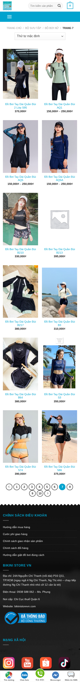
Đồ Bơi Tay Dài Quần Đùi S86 (59, 468)
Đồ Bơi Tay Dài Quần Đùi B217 (20, 323)
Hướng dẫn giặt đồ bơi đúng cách (23, 554)
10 (40, 493)
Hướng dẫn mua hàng (16, 527)
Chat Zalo (24, 680)
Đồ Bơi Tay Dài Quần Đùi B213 (59, 251)
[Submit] (59, 6)
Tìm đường (9, 680)
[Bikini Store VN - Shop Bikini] (12, 6)
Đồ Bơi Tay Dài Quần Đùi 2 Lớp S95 (20, 106)
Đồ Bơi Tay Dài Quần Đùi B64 (20, 396)
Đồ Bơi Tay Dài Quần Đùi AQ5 (20, 178)
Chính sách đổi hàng (15, 548)
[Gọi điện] (40, 674)
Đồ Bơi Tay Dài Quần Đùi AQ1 (59, 106)
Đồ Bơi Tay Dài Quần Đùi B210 (20, 251)
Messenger (55, 680)
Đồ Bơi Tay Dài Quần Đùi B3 (59, 323)
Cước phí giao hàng (15, 534)
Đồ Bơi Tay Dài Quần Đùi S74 (20, 468)
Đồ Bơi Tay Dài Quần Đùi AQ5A (59, 178)
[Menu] (9, 17)
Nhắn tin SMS (71, 680)
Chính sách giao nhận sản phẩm (23, 541)
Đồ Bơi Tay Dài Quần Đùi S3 (59, 396)
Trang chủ (14, 28)
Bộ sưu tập (33, 28)
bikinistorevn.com (25, 606)
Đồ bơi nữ (52, 28)
